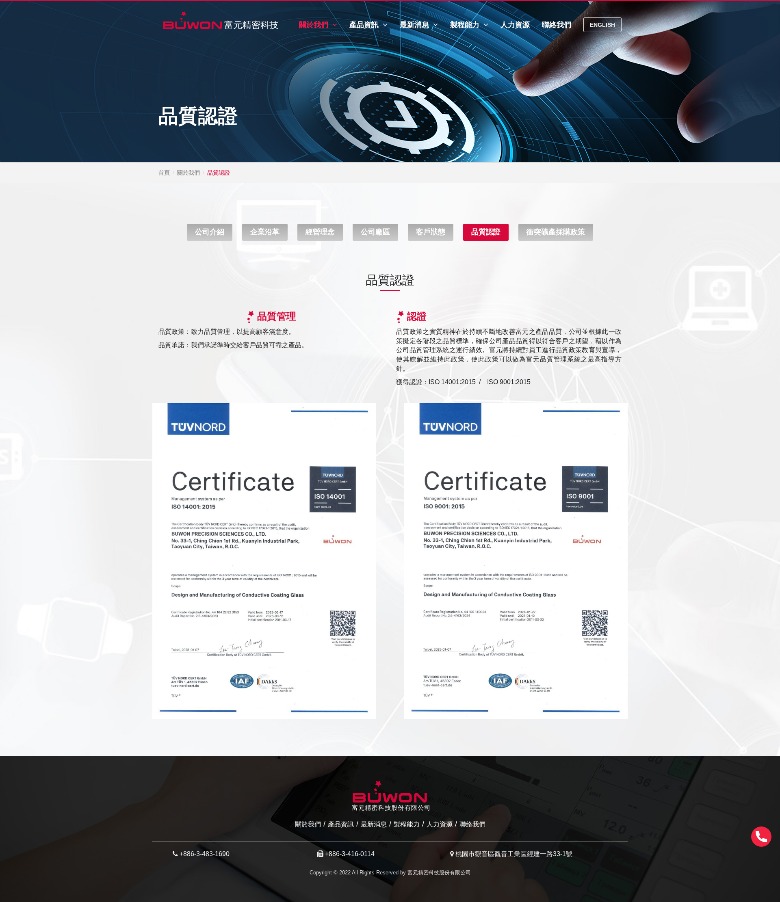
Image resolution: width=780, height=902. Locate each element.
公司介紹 (209, 232)
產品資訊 (365, 25)
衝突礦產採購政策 (555, 232)
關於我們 (314, 25)
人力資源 (515, 25)
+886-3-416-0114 (350, 853)
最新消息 (415, 25)
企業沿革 (265, 232)
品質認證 (485, 232)
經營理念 (320, 232)
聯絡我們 (556, 25)
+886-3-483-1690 (205, 853)
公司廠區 (375, 232)
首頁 (164, 172)
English (602, 25)
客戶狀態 (430, 232)
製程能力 (465, 25)
